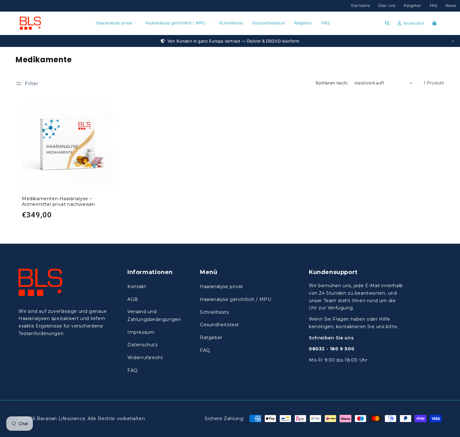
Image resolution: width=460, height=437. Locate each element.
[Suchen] (387, 23)
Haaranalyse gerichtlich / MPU (175, 22)
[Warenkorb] (434, 23)
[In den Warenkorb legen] (106, 105)
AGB (132, 299)
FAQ (433, 5)
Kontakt (136, 286)
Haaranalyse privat (114, 22)
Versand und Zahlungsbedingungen (154, 315)
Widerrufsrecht (145, 357)
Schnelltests (231, 22)
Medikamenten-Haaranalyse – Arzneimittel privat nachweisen (58, 201)
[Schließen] (452, 41)
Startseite (360, 5)
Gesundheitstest (268, 22)
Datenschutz (142, 345)
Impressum (140, 332)
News (451, 5)
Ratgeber (413, 5)
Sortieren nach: (331, 82)
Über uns (387, 5)
